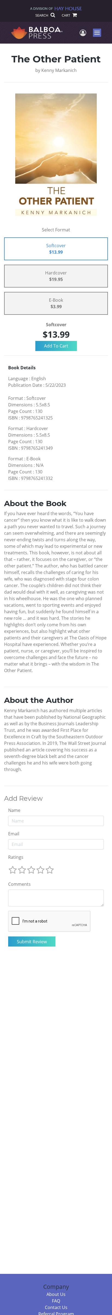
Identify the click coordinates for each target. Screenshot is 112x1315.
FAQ (56, 1301)
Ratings (15, 857)
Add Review (23, 798)
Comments (19, 884)
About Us (56, 1294)
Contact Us (56, 1307)
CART (66, 15)
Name (14, 810)
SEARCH (42, 15)
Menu (99, 32)
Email (13, 834)
